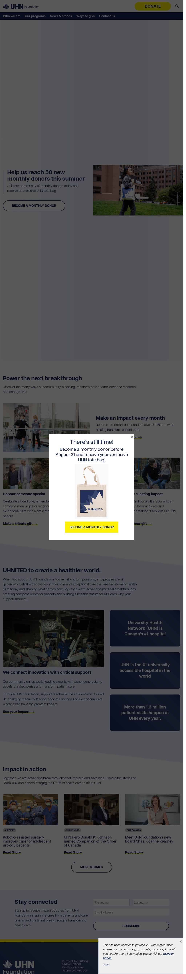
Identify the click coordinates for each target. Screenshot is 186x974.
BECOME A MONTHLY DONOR (92, 527)
